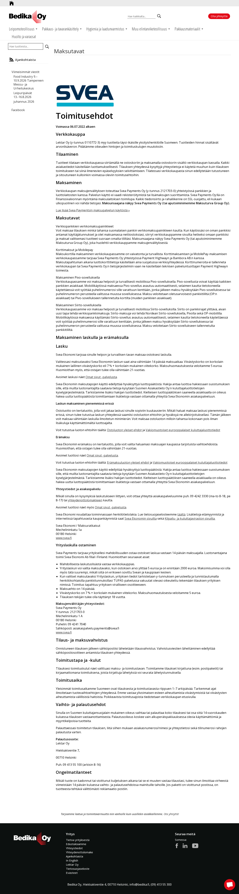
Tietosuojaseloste (77, 868)
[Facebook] (177, 845)
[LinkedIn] (185, 845)
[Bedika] (27, 16)
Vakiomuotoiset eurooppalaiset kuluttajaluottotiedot (183, 430)
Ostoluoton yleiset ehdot (124, 430)
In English (72, 860)
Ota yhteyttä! (171, 814)
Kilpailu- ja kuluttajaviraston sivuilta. (190, 518)
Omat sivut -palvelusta (101, 377)
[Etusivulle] (11, 2)
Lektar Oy (72, 864)
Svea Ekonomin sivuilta (141, 518)
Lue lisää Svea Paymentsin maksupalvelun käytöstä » (93, 210)
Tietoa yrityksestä (77, 840)
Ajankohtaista (74, 856)
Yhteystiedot (74, 848)
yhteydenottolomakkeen (85, 500)
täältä (181, 514)
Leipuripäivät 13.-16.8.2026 (22, 95)
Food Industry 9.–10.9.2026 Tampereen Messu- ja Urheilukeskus (28, 82)
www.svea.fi (64, 538)
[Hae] (47, 46)
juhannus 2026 (23, 102)
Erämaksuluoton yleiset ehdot (128, 462)
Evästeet (72, 873)
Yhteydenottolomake (79, 852)
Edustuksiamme (76, 844)
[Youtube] (195, 845)
